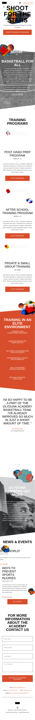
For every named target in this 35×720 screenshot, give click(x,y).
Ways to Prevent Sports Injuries (9, 573)
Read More (7, 597)
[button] (20, 2)
